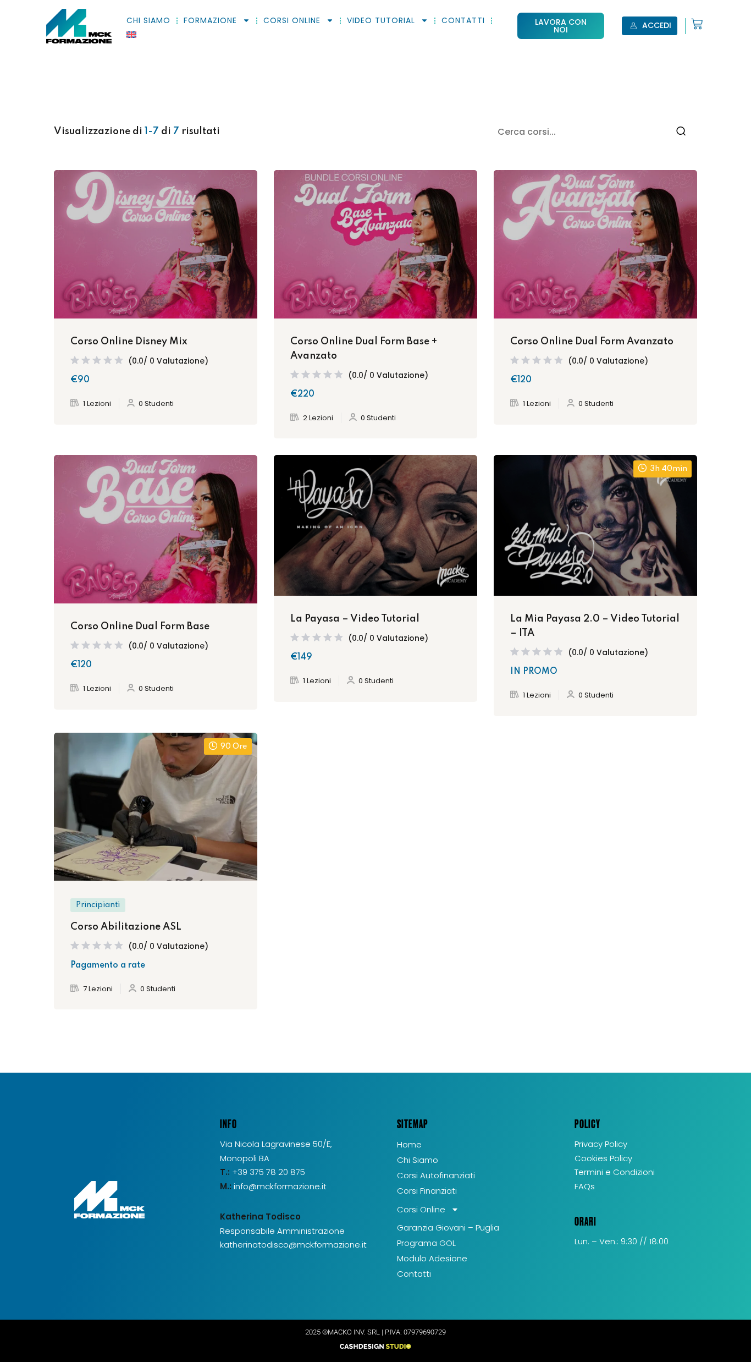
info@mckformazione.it (280, 1186)
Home (409, 1144)
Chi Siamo (148, 20)
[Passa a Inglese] (131, 34)
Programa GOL (426, 1243)
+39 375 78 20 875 (262, 1172)
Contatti (463, 20)
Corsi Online (292, 20)
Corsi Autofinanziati (436, 1175)
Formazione (210, 20)
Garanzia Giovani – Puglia (448, 1227)
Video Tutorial (381, 20)
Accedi (656, 25)
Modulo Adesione (432, 1258)
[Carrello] (694, 24)
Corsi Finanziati (427, 1190)
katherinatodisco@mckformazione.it (293, 1244)
